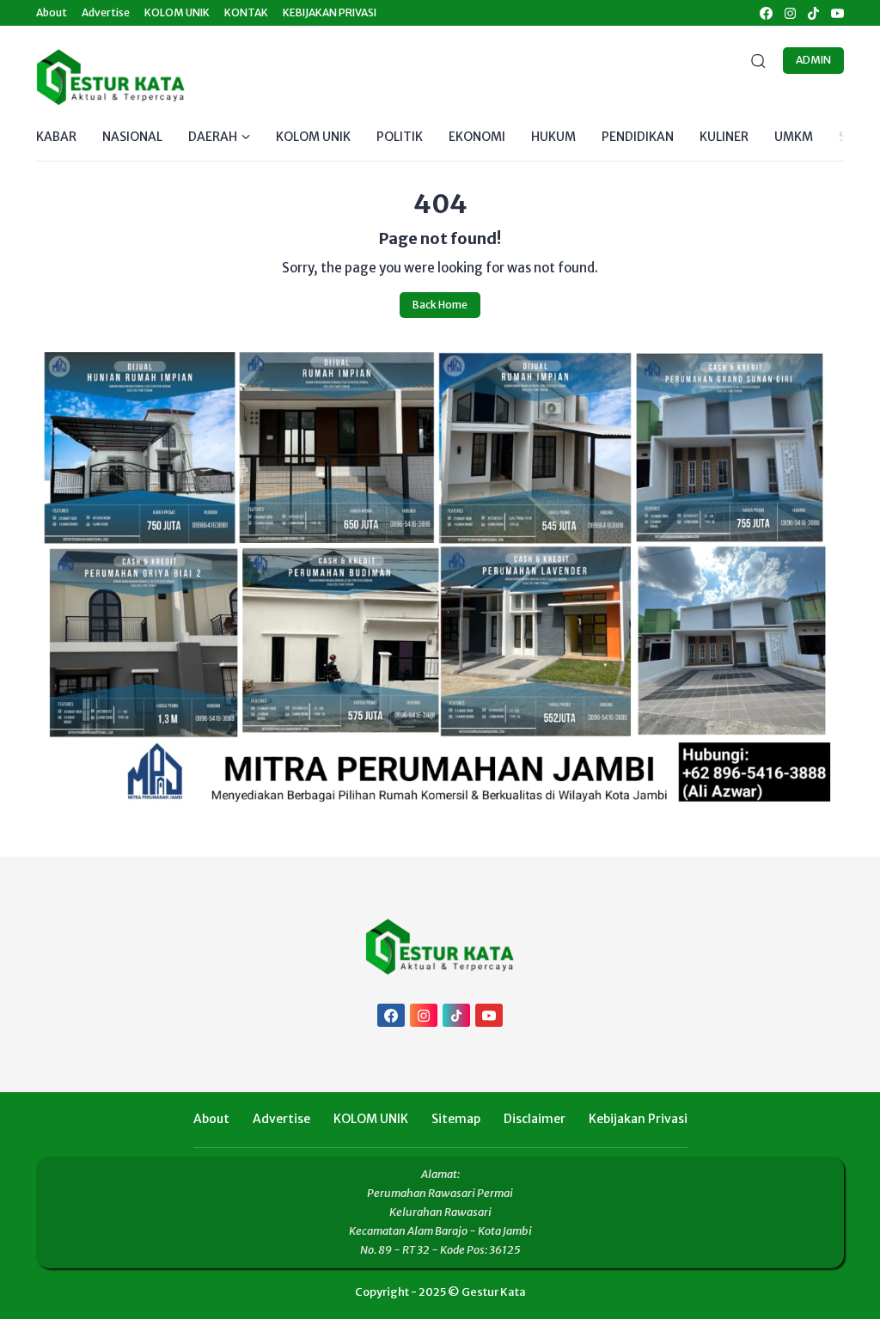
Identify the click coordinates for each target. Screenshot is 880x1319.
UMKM (793, 136)
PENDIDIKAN (638, 136)
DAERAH (212, 136)
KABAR (56, 136)
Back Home (440, 304)
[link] (765, 13)
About (51, 12)
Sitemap (455, 1119)
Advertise (106, 12)
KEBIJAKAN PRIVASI (329, 12)
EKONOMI (477, 136)
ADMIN (813, 59)
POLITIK (399, 136)
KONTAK (246, 12)
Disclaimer (534, 1119)
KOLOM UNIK (177, 12)
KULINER (724, 136)
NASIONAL (132, 136)
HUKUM (553, 136)
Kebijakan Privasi (638, 1119)
